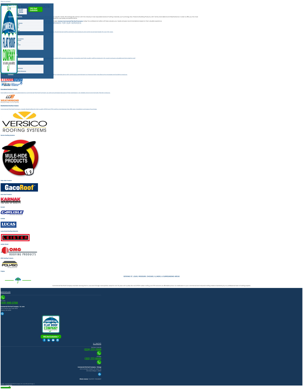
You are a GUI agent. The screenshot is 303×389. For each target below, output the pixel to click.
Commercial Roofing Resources (18, 71)
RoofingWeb (9, 385)
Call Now (13, 6)
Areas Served (13, 55)
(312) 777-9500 (93, 358)
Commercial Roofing (15, 16)
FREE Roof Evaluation (34, 9)
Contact (10, 74)
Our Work (11, 51)
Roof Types (12, 32)
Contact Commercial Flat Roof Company (70, 21)
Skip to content (5, 1)
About (10, 62)
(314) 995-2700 (9, 303)
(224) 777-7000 (92, 349)
